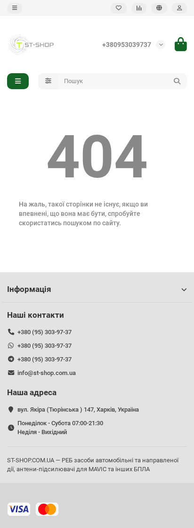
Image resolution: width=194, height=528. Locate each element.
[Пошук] (177, 81)
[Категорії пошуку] (48, 81)
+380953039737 (126, 44)
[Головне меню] (14, 8)
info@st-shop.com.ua (46, 372)
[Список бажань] (119, 8)
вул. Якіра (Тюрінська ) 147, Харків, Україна (78, 409)
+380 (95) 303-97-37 (44, 332)
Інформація (29, 289)
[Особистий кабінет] (179, 8)
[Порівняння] (138, 8)
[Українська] (159, 8)
